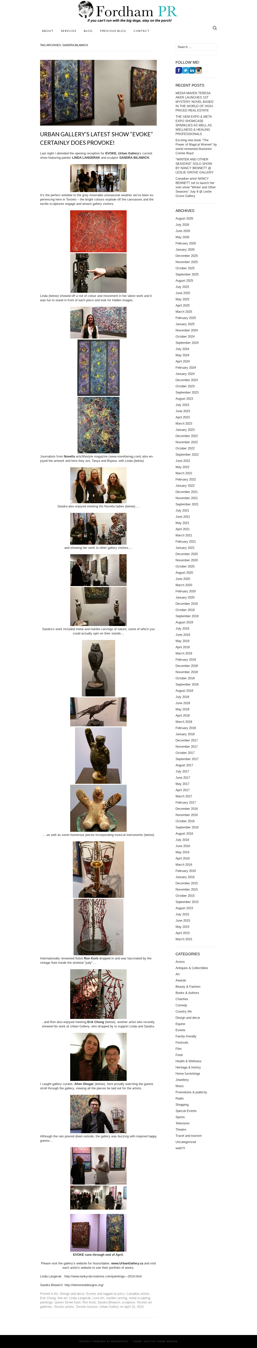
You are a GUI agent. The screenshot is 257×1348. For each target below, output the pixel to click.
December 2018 (187, 666)
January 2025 (185, 324)
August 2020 (184, 572)
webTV (180, 1148)
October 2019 (185, 610)
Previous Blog (113, 30)
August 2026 (184, 218)
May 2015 (182, 927)
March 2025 (184, 311)
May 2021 (182, 523)
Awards (181, 980)
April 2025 (183, 305)
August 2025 (184, 280)
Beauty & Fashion (188, 986)
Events (91, 1293)
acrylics (119, 1293)
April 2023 (183, 417)
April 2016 (183, 858)
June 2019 (183, 635)
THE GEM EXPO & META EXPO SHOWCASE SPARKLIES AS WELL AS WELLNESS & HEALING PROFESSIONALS (194, 125)
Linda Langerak (80, 1298)
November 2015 (187, 889)
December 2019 (187, 603)
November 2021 (187, 498)
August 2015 (184, 908)
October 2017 (185, 753)
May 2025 (182, 299)
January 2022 (185, 485)
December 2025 (187, 256)
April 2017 (183, 790)
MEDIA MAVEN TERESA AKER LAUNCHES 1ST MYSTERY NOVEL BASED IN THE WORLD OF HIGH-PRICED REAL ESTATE (195, 101)
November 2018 (187, 672)
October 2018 (185, 678)
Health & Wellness (188, 1061)
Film (179, 1049)
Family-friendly (186, 1036)
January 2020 (185, 597)
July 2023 (182, 405)
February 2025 (186, 318)
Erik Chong (48, 1298)
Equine (180, 1024)
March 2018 (184, 722)
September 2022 (187, 454)
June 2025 (183, 293)
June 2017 (183, 777)
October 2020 (185, 566)
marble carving (116, 1298)
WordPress (119, 1341)
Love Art (98, 1298)
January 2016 (185, 877)
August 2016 (184, 833)
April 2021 (183, 529)
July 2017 (182, 771)
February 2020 (186, 591)
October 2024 (185, 336)
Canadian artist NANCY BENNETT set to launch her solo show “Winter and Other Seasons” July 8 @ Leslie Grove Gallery (196, 187)
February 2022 (186, 479)
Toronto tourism (87, 1306)
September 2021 (187, 504)
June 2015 (183, 920)
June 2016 (183, 846)
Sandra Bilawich (108, 1302)
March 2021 (184, 535)
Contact (142, 30)
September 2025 (187, 274)
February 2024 (186, 367)
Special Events (186, 1111)
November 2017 (187, 746)
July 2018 (182, 697)
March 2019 (184, 653)
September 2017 (187, 759)
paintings (46, 1302)
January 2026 (185, 249)
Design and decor (72, 1293)
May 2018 (182, 709)
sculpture (128, 1302)
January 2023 (185, 430)
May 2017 (182, 784)
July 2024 (182, 349)
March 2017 (184, 796)
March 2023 (184, 423)
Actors (180, 962)
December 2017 (187, 740)
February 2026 (186, 243)
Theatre (181, 1129)
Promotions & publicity (191, 1092)
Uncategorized (186, 1142)
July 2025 (182, 287)
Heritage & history (188, 1067)
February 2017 (186, 802)
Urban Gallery (109, 1306)
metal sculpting (139, 1298)
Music (180, 1086)
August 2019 (184, 622)
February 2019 (186, 659)
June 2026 (183, 231)
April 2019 (183, 647)
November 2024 (187, 330)
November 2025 (187, 262)
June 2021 (183, 516)
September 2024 (187, 343)
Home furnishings (188, 1073)
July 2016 (182, 840)
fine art (62, 1298)
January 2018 (185, 734)
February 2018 (186, 728)
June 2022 (183, 461)
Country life (184, 1011)
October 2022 (185, 448)
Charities (182, 999)
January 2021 (185, 548)
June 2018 (183, 703)
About (47, 30)
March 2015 (184, 939)
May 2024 (182, 355)
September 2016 (187, 827)
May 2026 (182, 237)
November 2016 (187, 815)
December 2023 (187, 380)
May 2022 (182, 467)
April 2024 (183, 361)
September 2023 (187, 392)
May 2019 (182, 641)
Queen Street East (68, 1302)
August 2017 (184, 765)
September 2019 (187, 616)
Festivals (182, 1042)
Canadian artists (137, 1293)
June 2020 (183, 579)
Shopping (182, 1104)
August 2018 (184, 690)
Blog (88, 30)
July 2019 (182, 628)
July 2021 (182, 510)
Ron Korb (89, 1302)
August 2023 (184, 398)
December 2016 (187, 808)
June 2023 (183, 411)
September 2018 (187, 684)
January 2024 (185, 374)
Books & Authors (187, 993)
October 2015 (185, 895)
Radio (180, 1098)
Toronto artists (64, 1306)
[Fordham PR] (128, 11)
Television (182, 1123)
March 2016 (184, 864)
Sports (180, 1117)
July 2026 (182, 224)
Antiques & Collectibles (192, 968)
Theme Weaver (167, 1341)
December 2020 (187, 554)
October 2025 (185, 268)
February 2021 (186, 541)
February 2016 (186, 871)
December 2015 (187, 883)
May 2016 (182, 852)
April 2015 (183, 933)
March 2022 (184, 473)
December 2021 (187, 492)
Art (56, 1293)
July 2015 (182, 914)
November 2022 (187, 442)
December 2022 (187, 436)
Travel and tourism (189, 1136)
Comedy (181, 1005)
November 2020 (187, 560)
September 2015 (187, 902)
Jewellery (182, 1080)
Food (179, 1055)
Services (68, 30)
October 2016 (185, 821)
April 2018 (183, 715)
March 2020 (184, 585)
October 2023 (185, 386)
